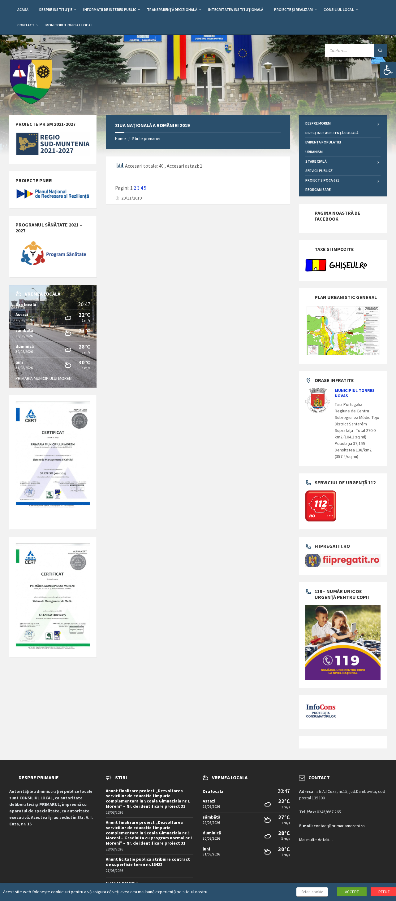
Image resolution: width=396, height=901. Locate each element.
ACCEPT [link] (352, 891)
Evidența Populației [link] (323, 142)
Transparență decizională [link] (172, 9)
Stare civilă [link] (316, 161)
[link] (388, 70)
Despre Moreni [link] (318, 123)
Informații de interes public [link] (109, 9)
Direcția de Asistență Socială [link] (332, 132)
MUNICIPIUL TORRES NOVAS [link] (355, 393)
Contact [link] (26, 25)
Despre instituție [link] (55, 9)
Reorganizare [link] (318, 189)
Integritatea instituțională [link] (235, 9)
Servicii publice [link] (319, 170)
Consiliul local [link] (339, 9)
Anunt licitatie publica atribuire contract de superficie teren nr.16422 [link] (148, 861)
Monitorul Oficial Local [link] (69, 25)
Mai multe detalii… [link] (316, 839)
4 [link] (141, 188)
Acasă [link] (22, 9)
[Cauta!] (380, 50)
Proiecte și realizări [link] (293, 9)
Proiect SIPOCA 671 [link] (322, 180)
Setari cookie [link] (312, 891)
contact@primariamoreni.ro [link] (339, 825)
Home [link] (120, 138)
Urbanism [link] (314, 151)
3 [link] (138, 188)
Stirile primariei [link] (146, 138)
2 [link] (135, 188)
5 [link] (145, 188)
